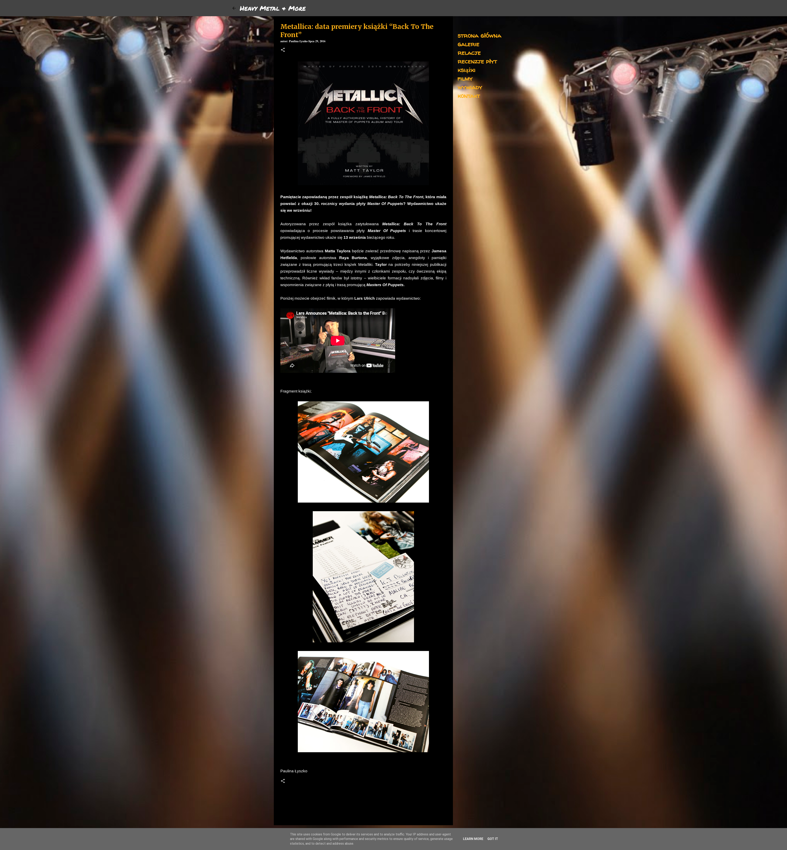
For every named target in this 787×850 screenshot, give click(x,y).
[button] (282, 50)
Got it (492, 839)
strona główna (479, 35)
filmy (465, 78)
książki (466, 69)
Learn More (473, 839)
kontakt (469, 95)
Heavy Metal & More (273, 8)
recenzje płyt (477, 61)
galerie (468, 44)
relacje (469, 52)
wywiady (470, 87)
